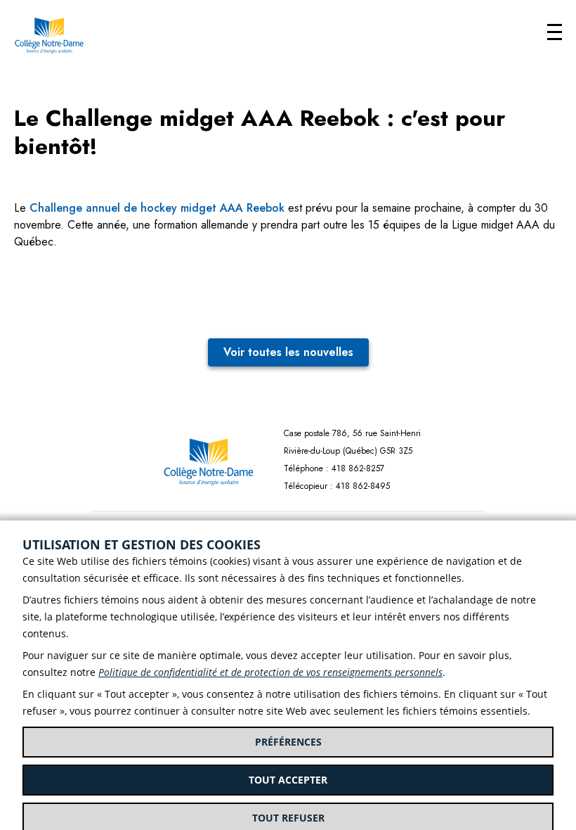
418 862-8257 (358, 468)
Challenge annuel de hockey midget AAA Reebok (157, 208)
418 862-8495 (363, 486)
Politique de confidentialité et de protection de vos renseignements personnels (270, 672)
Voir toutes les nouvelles (288, 352)
